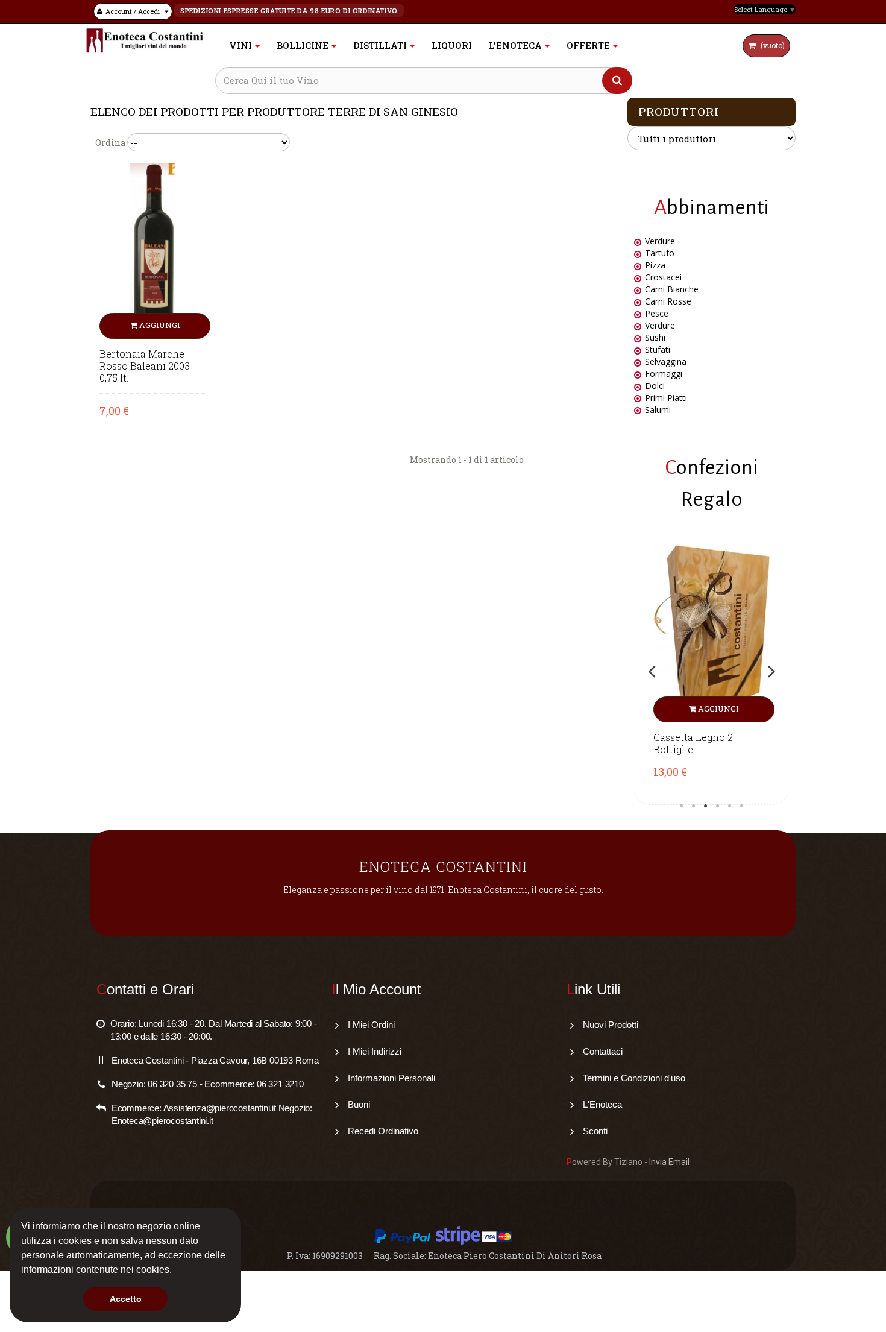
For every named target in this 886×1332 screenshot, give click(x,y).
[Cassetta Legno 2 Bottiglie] (711, 633)
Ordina (110, 142)
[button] (176, 1271)
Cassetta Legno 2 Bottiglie (693, 743)
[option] (711, 671)
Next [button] (771, 671)
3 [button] (706, 806)
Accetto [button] (126, 1299)
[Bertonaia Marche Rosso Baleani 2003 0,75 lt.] (152, 250)
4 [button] (718, 806)
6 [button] (742, 806)
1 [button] (682, 806)
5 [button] (730, 806)
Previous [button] (652, 671)
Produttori (678, 111)
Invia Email (669, 1162)
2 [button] (694, 806)
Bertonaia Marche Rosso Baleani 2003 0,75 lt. (144, 366)
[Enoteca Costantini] (145, 40)
